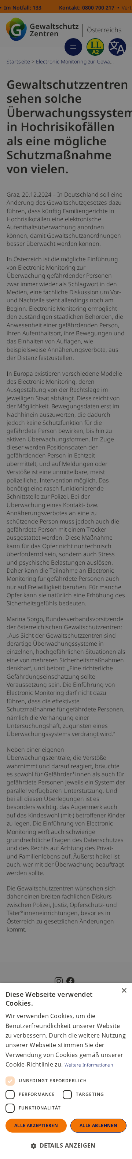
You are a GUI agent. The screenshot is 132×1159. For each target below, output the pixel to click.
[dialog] (66, 1071)
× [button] (123, 991)
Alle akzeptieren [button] (36, 1125)
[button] (66, 1145)
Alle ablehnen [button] (98, 1125)
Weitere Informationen (89, 1064)
